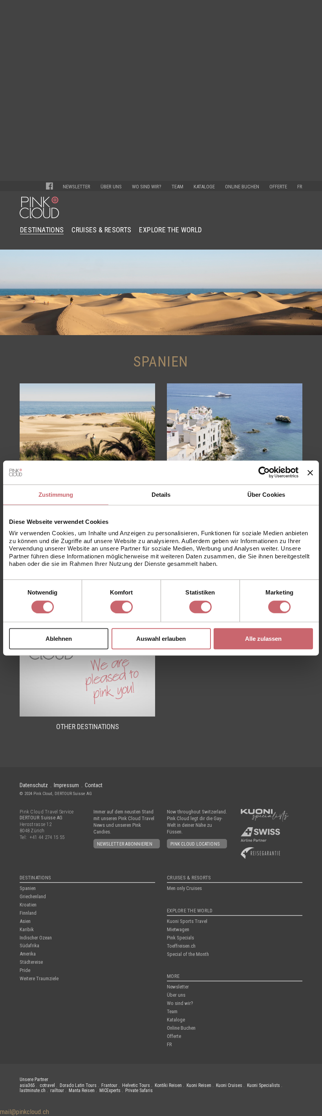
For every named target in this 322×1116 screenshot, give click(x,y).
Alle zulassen (263, 638)
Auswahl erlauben (161, 638)
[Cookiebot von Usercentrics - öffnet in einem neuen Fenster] (264, 473)
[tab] (55, 495)
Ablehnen (59, 638)
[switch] (121, 606)
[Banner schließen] (310, 472)
